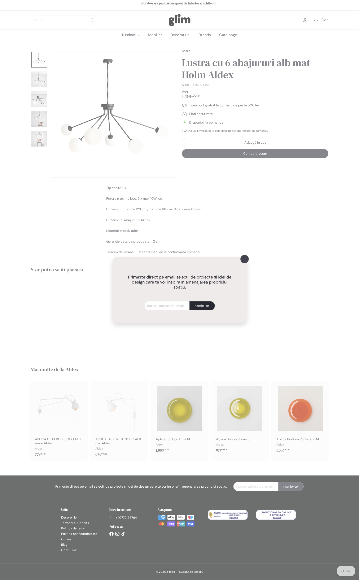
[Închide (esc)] (244, 259)
